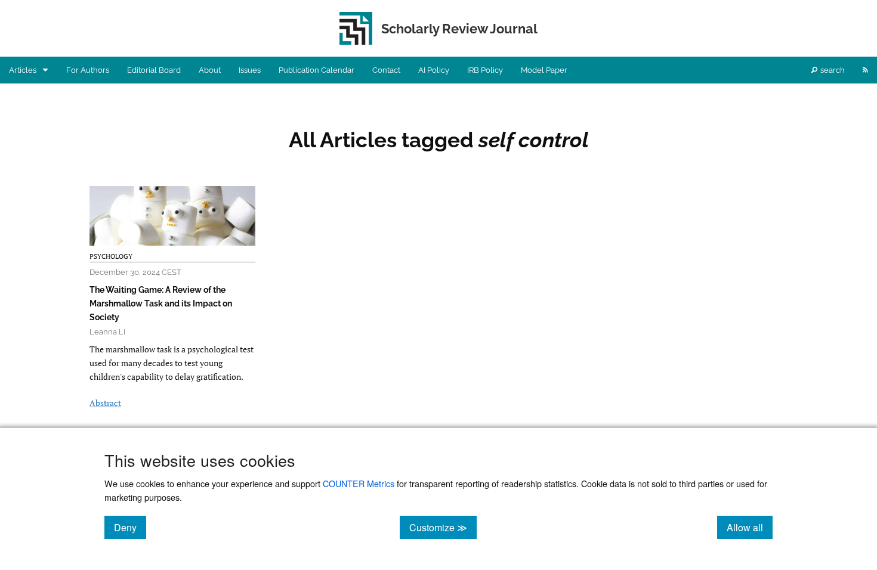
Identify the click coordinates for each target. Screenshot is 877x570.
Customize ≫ (443, 527)
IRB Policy (485, 70)
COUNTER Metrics (358, 483)
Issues (250, 70)
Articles (22, 70)
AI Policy (433, 70)
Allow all (750, 527)
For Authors (87, 70)
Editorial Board (154, 70)
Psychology (110, 256)
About (210, 70)
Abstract (105, 402)
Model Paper (544, 70)
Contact (386, 70)
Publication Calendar (316, 70)
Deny (130, 527)
